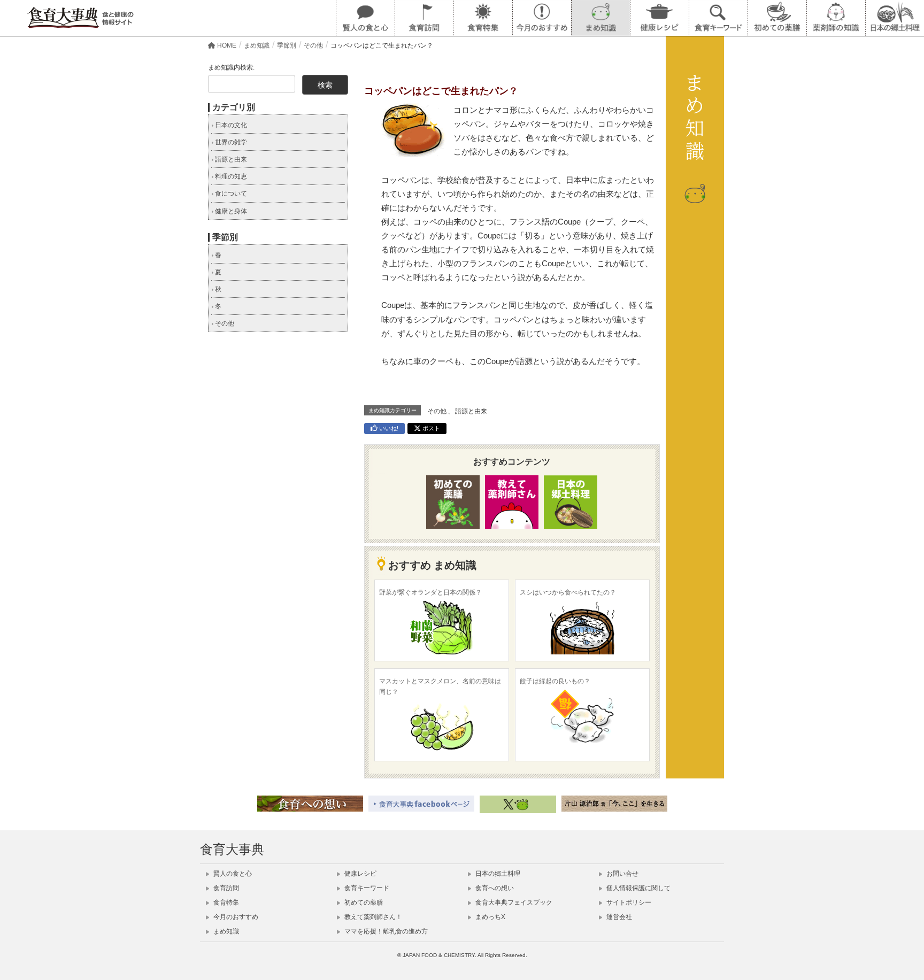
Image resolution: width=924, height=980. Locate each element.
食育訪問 (225, 888)
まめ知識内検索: (231, 67)
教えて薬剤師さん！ (372, 917)
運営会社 (618, 917)
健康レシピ (359, 873)
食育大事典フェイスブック (513, 902)
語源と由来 (471, 411)
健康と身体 (230, 211)
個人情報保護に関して (638, 888)
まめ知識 (225, 931)
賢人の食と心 (232, 873)
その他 (436, 411)
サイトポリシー (628, 902)
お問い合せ (621, 873)
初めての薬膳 (363, 902)
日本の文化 (230, 125)
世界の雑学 (230, 142)
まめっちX (489, 917)
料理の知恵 (230, 176)
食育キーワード (366, 888)
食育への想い (494, 888)
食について (230, 193)
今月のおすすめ (235, 917)
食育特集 (225, 902)
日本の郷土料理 (497, 873)
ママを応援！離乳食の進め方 (385, 931)
